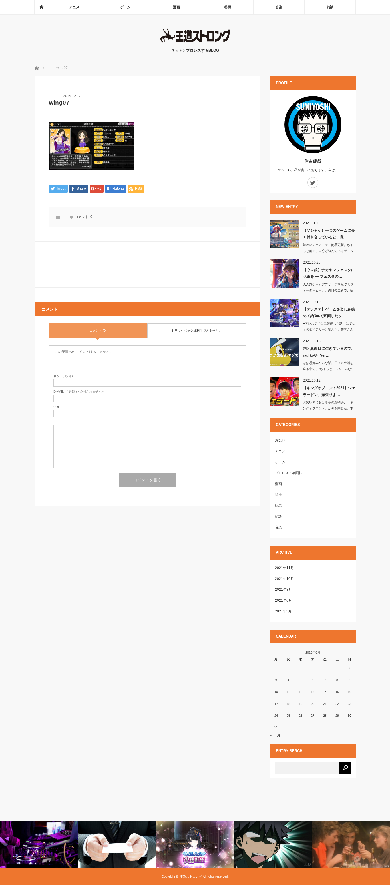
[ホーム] (41, 7)
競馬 (278, 506)
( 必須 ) (63, 376)
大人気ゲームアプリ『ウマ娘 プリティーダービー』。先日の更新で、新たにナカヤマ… (328, 290)
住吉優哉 (312, 161)
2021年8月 (283, 590)
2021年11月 (284, 568)
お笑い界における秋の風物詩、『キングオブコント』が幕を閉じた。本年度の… (328, 408)
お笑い (280, 440)
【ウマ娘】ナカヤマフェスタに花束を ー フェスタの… (329, 273)
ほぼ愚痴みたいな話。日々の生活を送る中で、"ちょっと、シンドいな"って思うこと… (329, 369)
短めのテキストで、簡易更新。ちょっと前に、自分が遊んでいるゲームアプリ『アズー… (328, 251)
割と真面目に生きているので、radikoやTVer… (329, 351)
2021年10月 (284, 579)
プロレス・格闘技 (288, 473)
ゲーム (125, 7)
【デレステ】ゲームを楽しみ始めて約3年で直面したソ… (329, 312)
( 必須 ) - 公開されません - (78, 391)
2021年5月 (283, 611)
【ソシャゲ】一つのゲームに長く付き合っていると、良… (329, 233)
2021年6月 (283, 600)
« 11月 (275, 735)
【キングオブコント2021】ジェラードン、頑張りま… (329, 391)
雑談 (330, 7)
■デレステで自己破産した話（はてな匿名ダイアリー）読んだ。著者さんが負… (329, 329)
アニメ (74, 7)
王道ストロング (191, 876)
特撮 (227, 7)
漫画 (176, 7)
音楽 (279, 7)
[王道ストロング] (195, 41)
